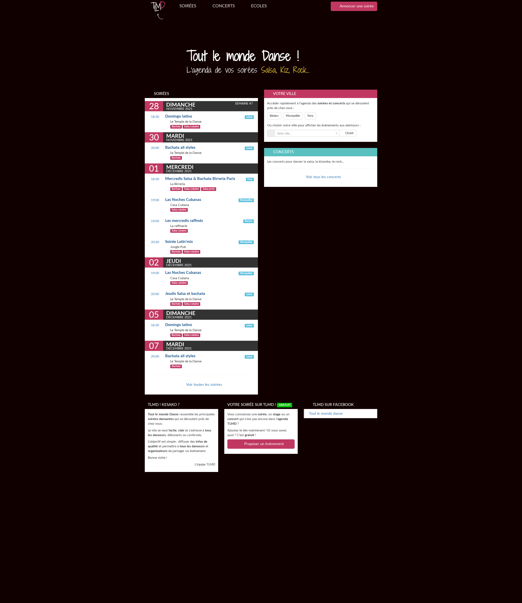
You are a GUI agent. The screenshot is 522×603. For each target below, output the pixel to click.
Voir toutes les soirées (203, 385)
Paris (310, 116)
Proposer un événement (263, 444)
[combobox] (307, 133)
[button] (162, 49)
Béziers (274, 116)
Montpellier (293, 116)
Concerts (223, 6)
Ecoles (259, 6)
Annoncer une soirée (356, 6)
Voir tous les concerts (323, 177)
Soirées (187, 6)
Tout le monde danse (326, 413)
